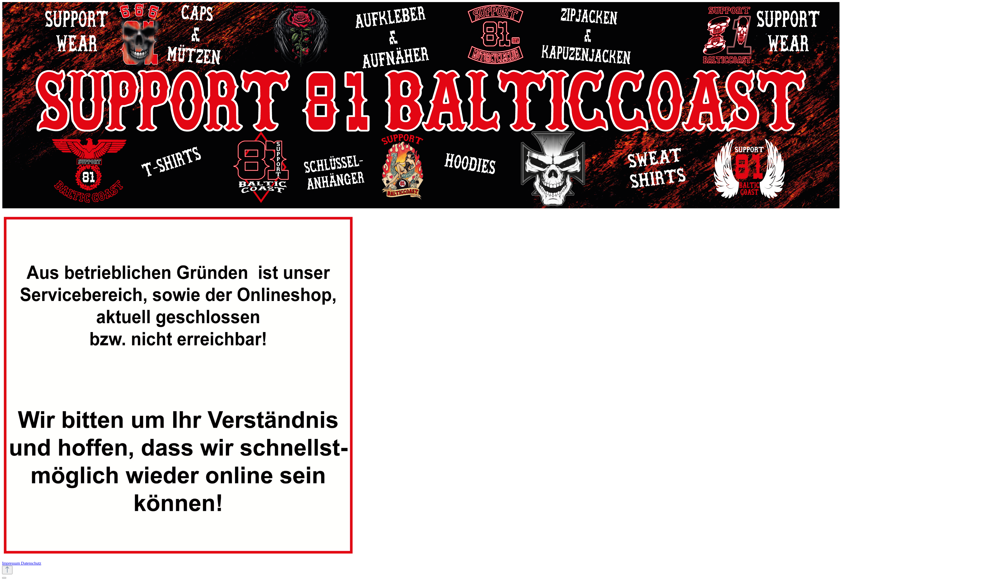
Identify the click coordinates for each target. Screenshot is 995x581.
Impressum (11, 563)
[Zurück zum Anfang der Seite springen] (7, 570)
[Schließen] (4, 578)
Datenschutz (31, 563)
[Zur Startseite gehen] (421, 207)
